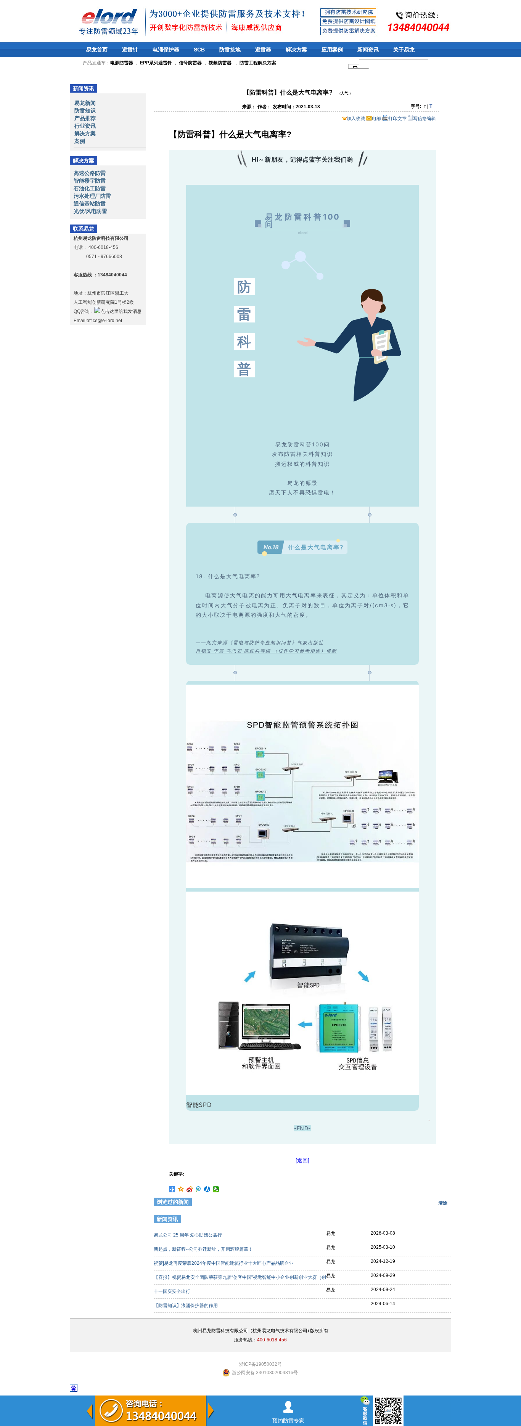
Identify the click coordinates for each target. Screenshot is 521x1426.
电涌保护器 (166, 50)
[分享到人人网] (207, 1189)
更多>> (438, 1220)
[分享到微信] (216, 1189)
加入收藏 (356, 118)
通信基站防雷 (90, 204)
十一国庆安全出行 (172, 1291)
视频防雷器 (220, 63)
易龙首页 (97, 50)
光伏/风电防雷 (90, 211)
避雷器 (263, 50)
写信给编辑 (424, 118)
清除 (442, 1203)
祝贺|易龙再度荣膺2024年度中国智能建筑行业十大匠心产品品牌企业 (224, 1263)
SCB (199, 50)
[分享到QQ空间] (181, 1189)
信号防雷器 (190, 63)
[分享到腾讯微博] (198, 1189)
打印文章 (397, 118)
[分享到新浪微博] (190, 1189)
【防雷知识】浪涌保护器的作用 (186, 1305)
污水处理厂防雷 (92, 196)
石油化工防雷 (90, 188)
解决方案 (296, 50)
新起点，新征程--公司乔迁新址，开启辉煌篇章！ (204, 1249)
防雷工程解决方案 (257, 63)
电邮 (376, 118)
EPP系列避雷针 (156, 63)
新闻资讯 (368, 50)
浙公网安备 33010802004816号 (265, 1372)
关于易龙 (404, 50)
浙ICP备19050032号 (260, 1364)
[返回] (302, 1160)
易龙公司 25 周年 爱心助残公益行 (188, 1235)
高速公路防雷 (90, 173)
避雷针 (130, 50)
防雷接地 (230, 50)
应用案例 (332, 50)
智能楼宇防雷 (90, 181)
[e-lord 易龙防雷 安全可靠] (88, 21)
